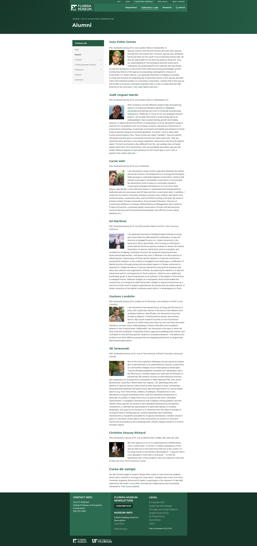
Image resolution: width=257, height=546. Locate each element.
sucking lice (132, 114)
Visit (119, 1)
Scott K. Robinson (81, 502)
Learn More (119, 523)
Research (167, 7)
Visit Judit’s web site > (126, 153)
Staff (77, 50)
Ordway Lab (81, 43)
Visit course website (130, 486)
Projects (78, 60)
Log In (152, 523)
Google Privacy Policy (159, 513)
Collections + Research (143, 1)
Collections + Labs (149, 7)
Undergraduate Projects (85, 65)
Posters (78, 75)
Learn (128, 1)
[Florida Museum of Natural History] (82, 541)
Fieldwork (79, 70)
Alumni (78, 55)
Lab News (79, 80)
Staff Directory (120, 529)
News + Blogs (162, 1)
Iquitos (126, 135)
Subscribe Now (123, 506)
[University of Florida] (104, 541)
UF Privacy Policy (157, 516)
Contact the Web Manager (160, 506)
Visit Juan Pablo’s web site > (146, 87)
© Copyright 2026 (157, 502)
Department (131, 7)
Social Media (155, 520)
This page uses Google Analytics (163, 509)
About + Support (178, 1)
